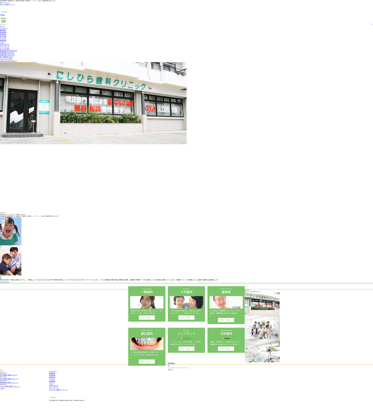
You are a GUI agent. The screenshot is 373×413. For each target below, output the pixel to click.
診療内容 (3, 34)
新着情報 (3, 40)
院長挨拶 (3, 32)
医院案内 (3, 30)
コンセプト (4, 28)
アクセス (3, 38)
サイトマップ (4, 2)
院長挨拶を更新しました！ (9, 382)
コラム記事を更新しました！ (10, 386)
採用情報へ (172, 363)
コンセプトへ (4, 282)
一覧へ (2, 388)
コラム (2, 42)
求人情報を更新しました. (8, 375)
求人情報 (3, 36)
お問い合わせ (4, 44)
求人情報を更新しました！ (9, 379)
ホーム (2, 26)
